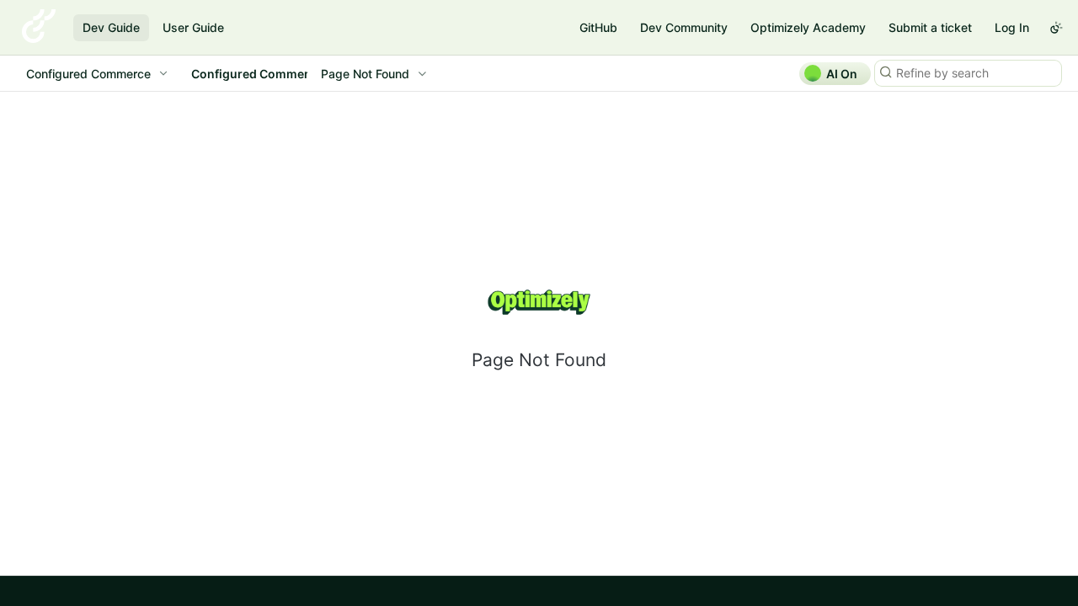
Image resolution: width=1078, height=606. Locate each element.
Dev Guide (111, 27)
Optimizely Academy (808, 27)
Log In (1012, 27)
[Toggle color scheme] (1056, 27)
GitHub (598, 27)
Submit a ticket (930, 27)
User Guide (193, 27)
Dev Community (684, 27)
